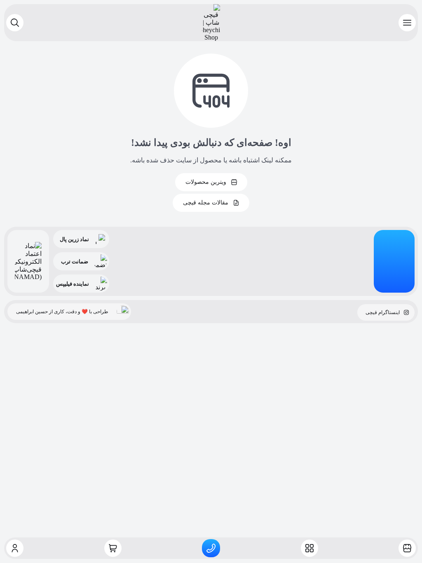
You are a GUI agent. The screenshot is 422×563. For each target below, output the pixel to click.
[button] (407, 22)
